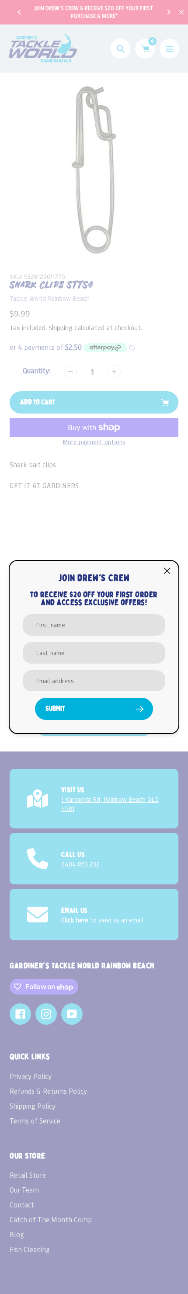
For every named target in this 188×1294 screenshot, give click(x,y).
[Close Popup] (167, 570)
